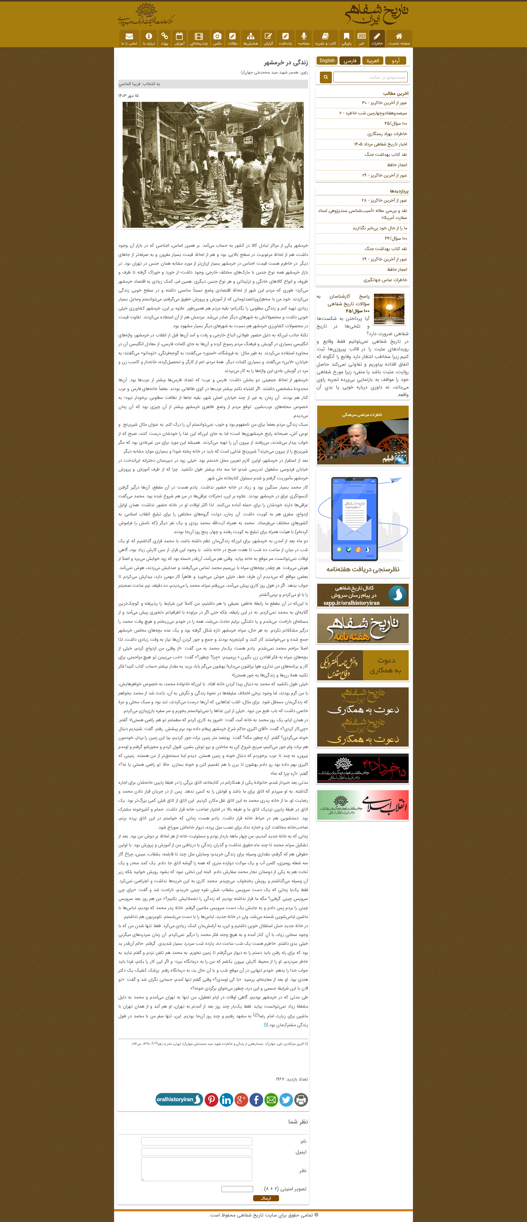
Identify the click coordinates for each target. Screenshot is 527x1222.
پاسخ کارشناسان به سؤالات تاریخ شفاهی (343, 303)
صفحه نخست (399, 43)
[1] (266, 1025)
